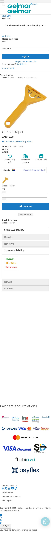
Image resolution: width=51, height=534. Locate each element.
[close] (2, 1)
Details (8, 237)
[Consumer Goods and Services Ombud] (5, 417)
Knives (20, 77)
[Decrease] (4, 192)
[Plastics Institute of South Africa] (15, 420)
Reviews (9, 243)
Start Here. (21, 64)
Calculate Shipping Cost (34, 170)
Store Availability (14, 229)
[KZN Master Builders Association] (35, 422)
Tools (12, 77)
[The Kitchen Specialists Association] (25, 422)
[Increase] (4, 199)
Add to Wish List (26, 214)
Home (4, 77)
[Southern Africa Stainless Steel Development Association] (46, 417)
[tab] (25, 230)
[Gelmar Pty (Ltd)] (19, 8)
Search (34, 4)
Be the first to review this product (17, 141)
